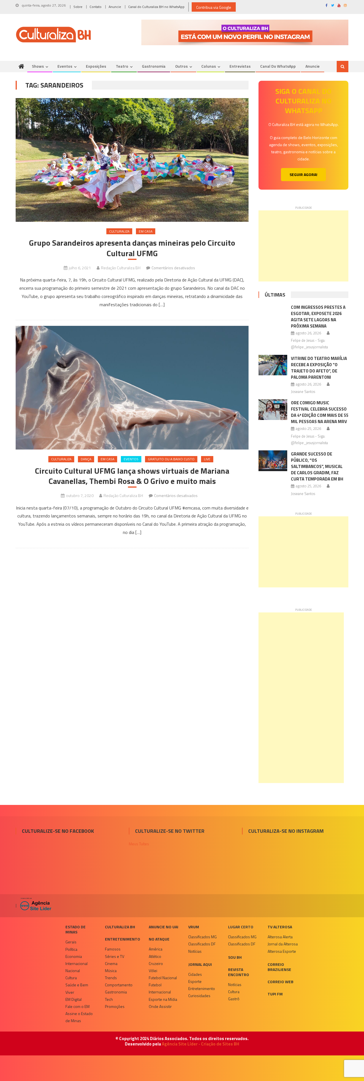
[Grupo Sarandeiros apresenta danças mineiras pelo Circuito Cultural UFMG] (132, 160)
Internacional (76, 963)
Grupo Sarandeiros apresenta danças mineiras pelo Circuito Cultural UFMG (132, 248)
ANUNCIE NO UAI (163, 927)
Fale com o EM (77, 1006)
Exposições (96, 66)
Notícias (195, 951)
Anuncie (115, 6)
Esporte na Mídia (163, 999)
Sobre (77, 6)
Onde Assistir (160, 1006)
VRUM (193, 927)
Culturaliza (119, 231)
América (155, 949)
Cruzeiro (156, 963)
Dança (86, 459)
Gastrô (233, 999)
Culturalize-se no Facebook (58, 831)
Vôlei (153, 971)
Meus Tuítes (139, 844)
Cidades (195, 974)
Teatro (122, 66)
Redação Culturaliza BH (120, 268)
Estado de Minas (75, 929)
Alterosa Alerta (280, 937)
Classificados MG (202, 937)
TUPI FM (275, 994)
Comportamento (119, 985)
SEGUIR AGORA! (303, 174)
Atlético (155, 956)
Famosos (113, 949)
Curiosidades (199, 996)
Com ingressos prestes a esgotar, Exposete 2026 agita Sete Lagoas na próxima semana (318, 316)
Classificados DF (202, 944)
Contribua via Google (213, 7)
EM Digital (73, 999)
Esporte (195, 981)
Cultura (71, 978)
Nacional (72, 971)
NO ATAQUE (159, 939)
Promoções (115, 1006)
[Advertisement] (303, 245)
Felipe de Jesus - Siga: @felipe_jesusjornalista (309, 343)
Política (71, 949)
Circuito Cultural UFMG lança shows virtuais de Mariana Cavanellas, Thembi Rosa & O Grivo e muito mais (132, 476)
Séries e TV (114, 956)
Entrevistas (240, 66)
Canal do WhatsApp (278, 66)
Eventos (64, 66)
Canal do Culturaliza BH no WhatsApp (156, 6)
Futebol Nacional (163, 978)
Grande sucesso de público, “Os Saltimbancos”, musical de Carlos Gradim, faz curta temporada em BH (317, 466)
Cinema (111, 963)
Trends (111, 978)
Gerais (70, 942)
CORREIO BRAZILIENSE (279, 966)
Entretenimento (122, 939)
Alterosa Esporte (282, 951)
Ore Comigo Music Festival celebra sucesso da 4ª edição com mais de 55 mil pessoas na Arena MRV (319, 412)
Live (207, 459)
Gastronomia (154, 66)
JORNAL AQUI (200, 964)
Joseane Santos (303, 391)
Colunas (208, 66)
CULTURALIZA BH (120, 927)
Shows (38, 66)
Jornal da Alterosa (283, 944)
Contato (96, 6)
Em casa (145, 231)
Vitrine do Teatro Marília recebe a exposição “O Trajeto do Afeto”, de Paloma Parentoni (319, 367)
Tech (109, 999)
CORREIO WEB (280, 982)
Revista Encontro (238, 972)
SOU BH (235, 957)
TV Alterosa (280, 927)
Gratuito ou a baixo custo (171, 459)
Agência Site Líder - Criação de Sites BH (200, 1044)
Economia (73, 956)
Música (111, 971)
